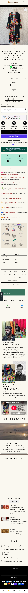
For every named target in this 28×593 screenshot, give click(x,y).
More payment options (14, 140)
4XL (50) (20, 101)
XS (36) (22, 96)
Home (13, 48)
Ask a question (14, 284)
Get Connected (14, 577)
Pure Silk (20, 85)
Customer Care (14, 573)
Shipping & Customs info (14, 274)
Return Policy (14, 280)
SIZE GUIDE (14, 78)
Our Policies (14, 568)
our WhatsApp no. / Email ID (14, 271)
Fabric (14, 82)
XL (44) (21, 99)
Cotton (7, 85)
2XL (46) (8, 101)
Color (14, 88)
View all (14, 501)
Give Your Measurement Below (11, 96)
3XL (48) (14, 101)
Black (14, 90)
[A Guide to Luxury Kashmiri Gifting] (5, 531)
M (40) (11, 99)
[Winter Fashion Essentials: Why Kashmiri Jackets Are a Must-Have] (5, 519)
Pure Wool (13, 85)
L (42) (16, 99)
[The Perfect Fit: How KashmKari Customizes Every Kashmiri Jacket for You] (5, 507)
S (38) (6, 99)
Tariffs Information (14, 277)
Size (14, 94)
